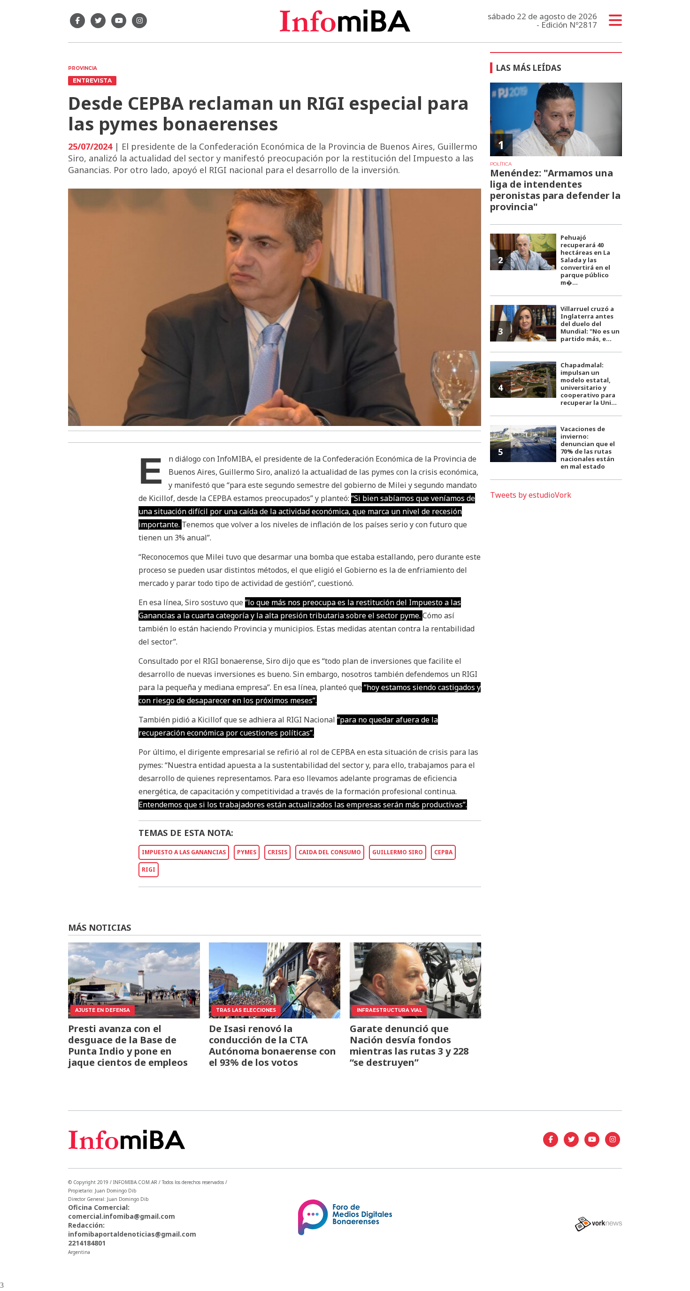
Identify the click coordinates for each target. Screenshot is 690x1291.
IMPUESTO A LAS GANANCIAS (184, 852)
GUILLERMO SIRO (397, 852)
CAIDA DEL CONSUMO (330, 852)
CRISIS (277, 852)
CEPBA (443, 852)
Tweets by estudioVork (530, 495)
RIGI (148, 869)
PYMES (246, 852)
